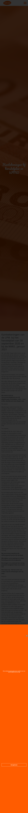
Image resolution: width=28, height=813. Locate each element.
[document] (14, 406)
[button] (26, 635)
